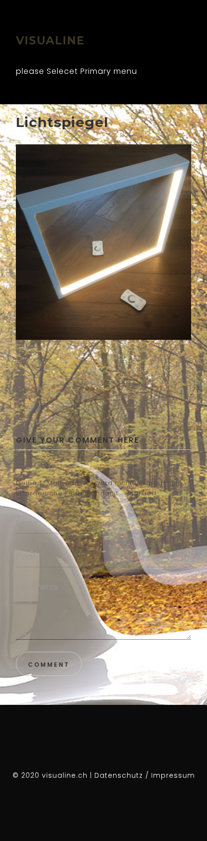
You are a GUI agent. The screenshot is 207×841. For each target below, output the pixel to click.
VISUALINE (50, 40)
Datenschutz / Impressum (144, 775)
